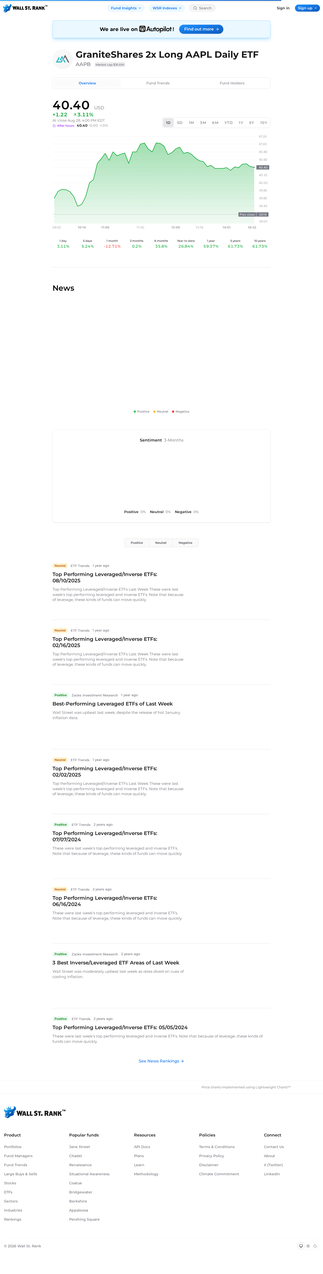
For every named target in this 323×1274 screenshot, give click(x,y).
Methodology (146, 1174)
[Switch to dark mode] (315, 1246)
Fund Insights (124, 8)
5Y (251, 122)
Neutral (160, 543)
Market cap (110, 64)
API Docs (142, 1147)
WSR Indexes (165, 8)
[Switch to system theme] (301, 1246)
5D (180, 122)
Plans (139, 1156)
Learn (139, 1165)
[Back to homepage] (25, 8)
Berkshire (78, 1201)
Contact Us (274, 1147)
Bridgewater (80, 1192)
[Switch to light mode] (308, 1246)
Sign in (283, 8)
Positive (137, 543)
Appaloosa (78, 1210)
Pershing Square (84, 1219)
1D (168, 122)
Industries (13, 1210)
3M (203, 122)
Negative (185, 543)
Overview (87, 83)
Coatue (75, 1183)
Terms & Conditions (217, 1147)
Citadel (75, 1156)
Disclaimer (209, 1165)
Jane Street (79, 1147)
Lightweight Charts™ (273, 1087)
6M (215, 122)
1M (191, 122)
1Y (241, 122)
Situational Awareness (89, 1174)
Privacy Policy (211, 1156)
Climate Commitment (219, 1174)
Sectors (11, 1201)
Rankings (12, 1219)
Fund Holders (232, 83)
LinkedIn (272, 1174)
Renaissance (80, 1165)
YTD (229, 122)
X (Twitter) (273, 1165)
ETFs (8, 1192)
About (269, 1156)
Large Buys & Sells (20, 1174)
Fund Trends (158, 83)
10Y (263, 122)
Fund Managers (18, 1156)
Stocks (10, 1183)
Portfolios (12, 1147)
